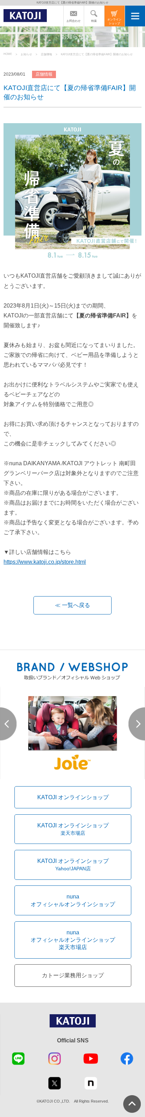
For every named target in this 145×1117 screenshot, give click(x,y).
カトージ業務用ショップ (73, 975)
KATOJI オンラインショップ (73, 797)
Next (136, 724)
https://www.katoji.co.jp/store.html (45, 561)
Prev (8, 724)
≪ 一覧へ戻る (72, 605)
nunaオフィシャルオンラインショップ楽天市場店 (73, 940)
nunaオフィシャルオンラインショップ (73, 900)
